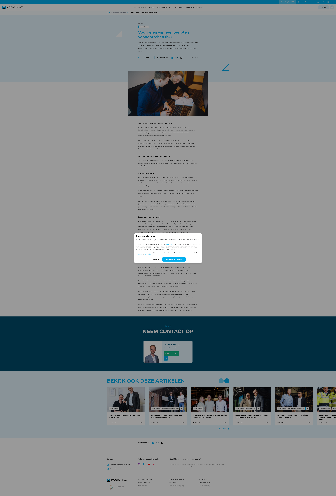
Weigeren (156, 259)
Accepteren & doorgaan (174, 259)
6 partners (169, 244)
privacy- (140, 254)
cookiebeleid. (149, 254)
